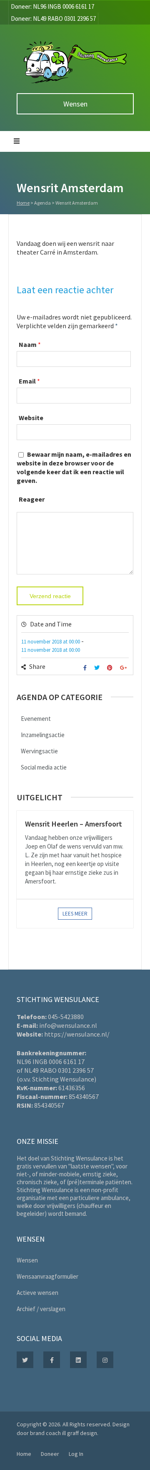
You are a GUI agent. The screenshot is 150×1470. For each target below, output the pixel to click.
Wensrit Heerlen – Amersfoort (73, 824)
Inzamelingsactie (43, 735)
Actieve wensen (37, 1293)
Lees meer (75, 913)
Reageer (32, 499)
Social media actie (44, 767)
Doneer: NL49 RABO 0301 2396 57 (53, 18)
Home (23, 203)
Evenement (36, 719)
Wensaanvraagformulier (47, 1276)
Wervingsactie (39, 751)
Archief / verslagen (41, 1309)
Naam (28, 344)
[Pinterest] (111, 667)
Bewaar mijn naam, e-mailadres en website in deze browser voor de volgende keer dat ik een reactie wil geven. (74, 467)
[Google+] (124, 667)
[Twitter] (98, 667)
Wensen (75, 104)
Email (27, 381)
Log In (76, 1454)
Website (31, 417)
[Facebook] (86, 667)
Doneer (50, 1454)
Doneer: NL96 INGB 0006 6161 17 (52, 6)
